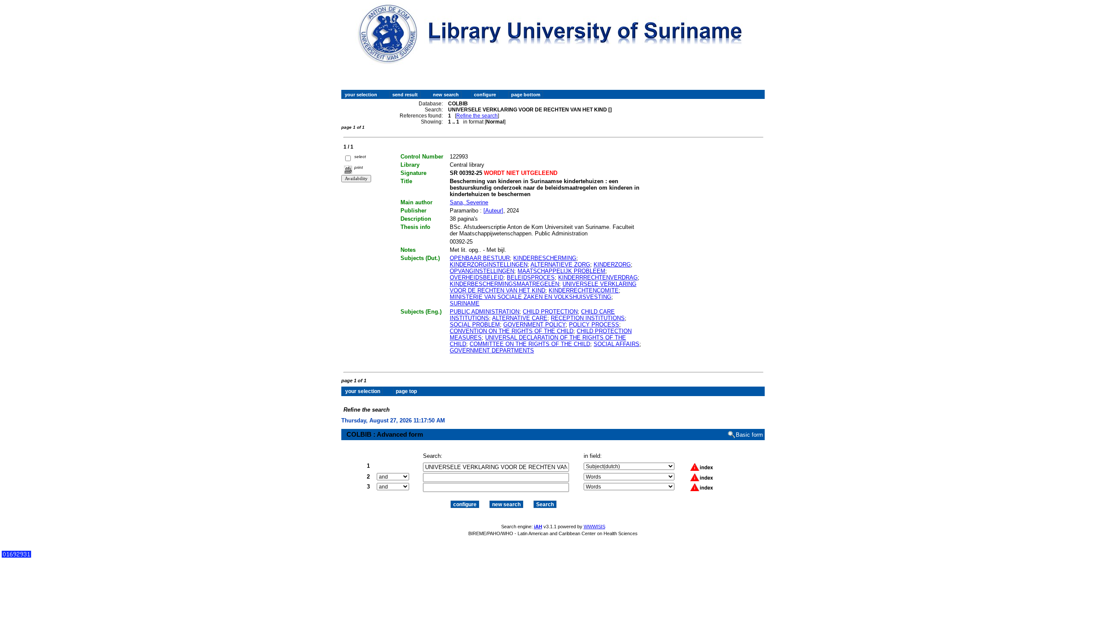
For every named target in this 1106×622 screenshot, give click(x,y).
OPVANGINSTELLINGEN (482, 271)
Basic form (749, 435)
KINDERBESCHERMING (544, 258)
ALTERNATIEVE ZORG (560, 264)
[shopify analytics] (16, 555)
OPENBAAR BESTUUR (480, 258)
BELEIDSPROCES (531, 277)
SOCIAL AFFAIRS (616, 344)
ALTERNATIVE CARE (519, 318)
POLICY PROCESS (594, 324)
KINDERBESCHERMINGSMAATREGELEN (504, 284)
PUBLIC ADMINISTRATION (484, 311)
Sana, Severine (469, 202)
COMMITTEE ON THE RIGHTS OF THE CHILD (530, 344)
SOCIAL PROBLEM (475, 324)
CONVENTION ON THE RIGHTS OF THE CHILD (511, 331)
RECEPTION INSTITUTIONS (588, 318)
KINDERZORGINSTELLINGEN (489, 264)
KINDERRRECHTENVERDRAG (598, 277)
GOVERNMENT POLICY (534, 324)
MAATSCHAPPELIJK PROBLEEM (561, 271)
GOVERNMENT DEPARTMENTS (492, 350)
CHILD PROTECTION (550, 311)
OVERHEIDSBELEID (476, 277)
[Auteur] (493, 210)
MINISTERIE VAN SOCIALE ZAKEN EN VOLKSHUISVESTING (530, 297)
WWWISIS (594, 526)
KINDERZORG (612, 264)
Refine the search (477, 116)
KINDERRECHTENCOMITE (584, 290)
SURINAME (465, 303)
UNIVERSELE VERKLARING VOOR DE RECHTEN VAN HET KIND (543, 287)
